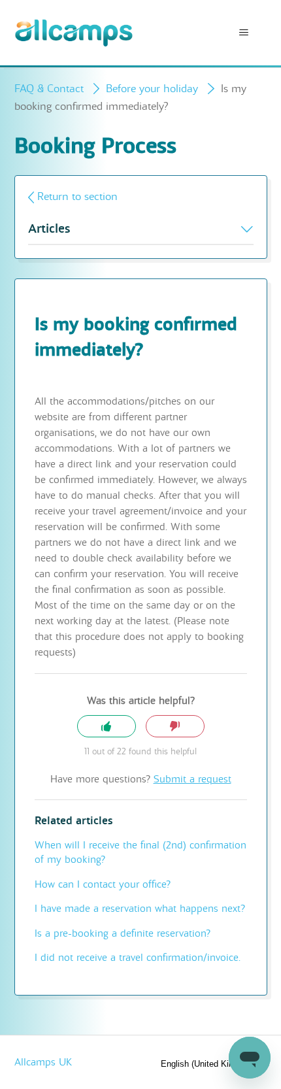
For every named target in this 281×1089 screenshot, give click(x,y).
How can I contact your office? (103, 884)
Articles (49, 229)
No (175, 726)
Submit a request (192, 779)
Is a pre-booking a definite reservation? (122, 933)
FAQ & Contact (49, 88)
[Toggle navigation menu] (244, 32)
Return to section (77, 196)
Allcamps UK (43, 1062)
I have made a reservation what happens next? (140, 908)
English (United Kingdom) (210, 1064)
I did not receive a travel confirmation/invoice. (137, 957)
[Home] (74, 33)
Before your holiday (152, 88)
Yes (106, 726)
